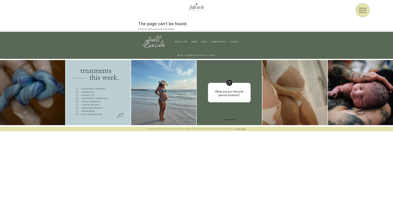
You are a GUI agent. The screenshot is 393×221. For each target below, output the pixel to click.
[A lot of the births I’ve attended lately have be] (295, 92)
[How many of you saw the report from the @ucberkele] (229, 92)
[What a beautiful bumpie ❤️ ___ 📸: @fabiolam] (163, 92)
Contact (234, 41)
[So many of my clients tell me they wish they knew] (98, 92)
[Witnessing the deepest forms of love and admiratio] (360, 92)
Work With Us (218, 41)
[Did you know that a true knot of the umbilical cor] (32, 92)
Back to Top (181, 41)
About (204, 41)
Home (194, 41)
